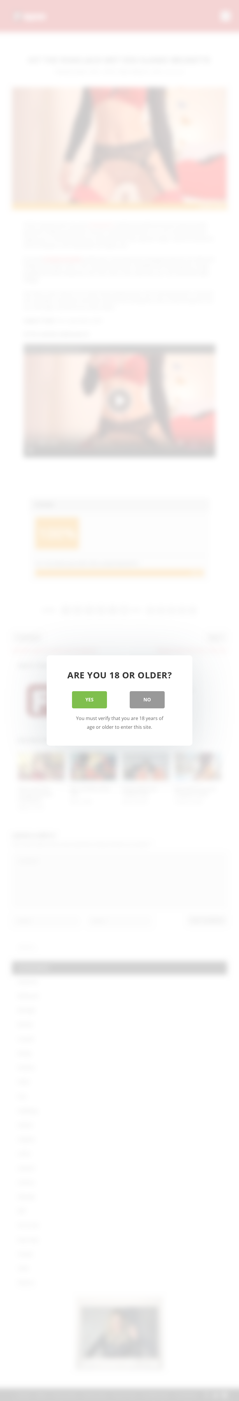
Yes (89, 699)
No (147, 699)
